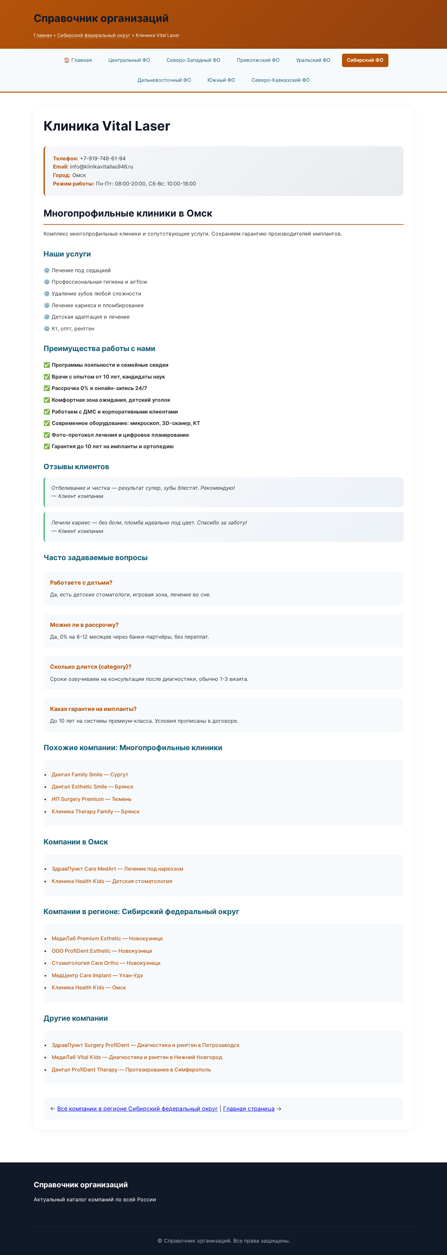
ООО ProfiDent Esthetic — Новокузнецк (102, 950)
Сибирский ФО (365, 60)
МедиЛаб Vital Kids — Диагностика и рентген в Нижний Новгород (137, 1057)
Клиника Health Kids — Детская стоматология (112, 881)
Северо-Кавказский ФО (281, 80)
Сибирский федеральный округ (94, 35)
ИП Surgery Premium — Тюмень (92, 799)
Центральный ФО (129, 60)
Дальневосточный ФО (164, 80)
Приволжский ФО (258, 60)
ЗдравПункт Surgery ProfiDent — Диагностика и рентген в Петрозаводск (146, 1045)
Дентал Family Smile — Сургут (90, 774)
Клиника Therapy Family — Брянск (96, 811)
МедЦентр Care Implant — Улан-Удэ (97, 975)
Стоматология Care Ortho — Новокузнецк (106, 963)
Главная (43, 35)
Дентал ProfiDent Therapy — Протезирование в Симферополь (131, 1069)
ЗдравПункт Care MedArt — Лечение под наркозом (117, 868)
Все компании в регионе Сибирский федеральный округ (137, 1108)
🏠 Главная (78, 60)
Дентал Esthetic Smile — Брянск (93, 786)
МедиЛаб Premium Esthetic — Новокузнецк (107, 938)
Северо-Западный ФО (194, 60)
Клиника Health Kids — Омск (89, 987)
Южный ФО (221, 80)
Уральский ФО (313, 60)
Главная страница (249, 1108)
